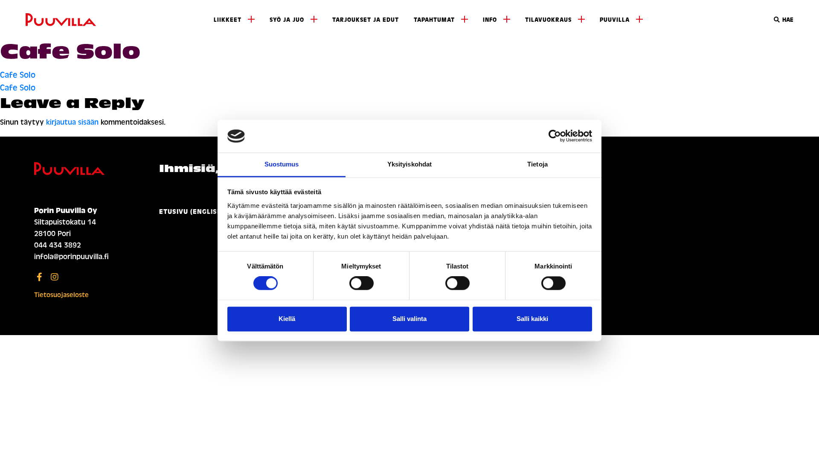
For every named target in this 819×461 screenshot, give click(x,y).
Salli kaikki (532, 318)
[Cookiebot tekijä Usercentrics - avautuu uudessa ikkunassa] (554, 136)
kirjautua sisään (72, 122)
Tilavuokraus (548, 19)
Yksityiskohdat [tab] (409, 164)
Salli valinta (409, 318)
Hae (787, 19)
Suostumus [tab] (281, 164)
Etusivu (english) (191, 212)
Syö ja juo (287, 19)
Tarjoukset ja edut (365, 19)
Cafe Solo (17, 75)
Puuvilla (615, 19)
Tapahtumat (434, 19)
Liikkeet (227, 19)
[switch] (361, 283)
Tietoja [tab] (537, 164)
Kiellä (287, 318)
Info (490, 19)
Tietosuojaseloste (61, 295)
